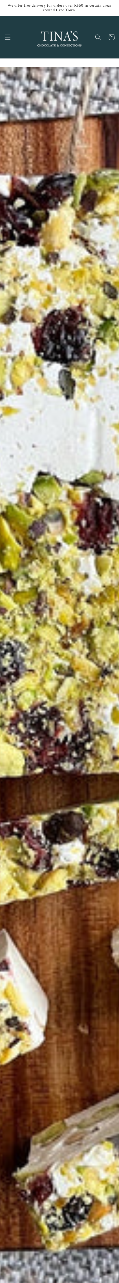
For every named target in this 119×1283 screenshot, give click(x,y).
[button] (7, 37)
